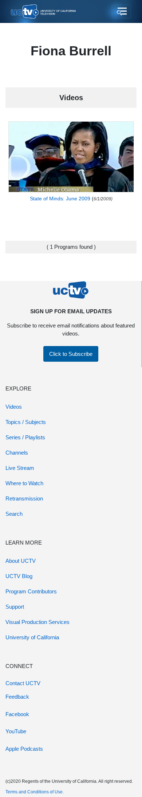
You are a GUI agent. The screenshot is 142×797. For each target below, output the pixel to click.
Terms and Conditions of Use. (34, 791)
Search (14, 514)
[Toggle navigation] (121, 12)
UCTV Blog (18, 576)
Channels (16, 452)
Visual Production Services (37, 622)
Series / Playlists (25, 437)
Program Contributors (31, 591)
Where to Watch (24, 483)
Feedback (17, 697)
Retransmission (24, 498)
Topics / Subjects (25, 422)
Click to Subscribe (70, 354)
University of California (32, 637)
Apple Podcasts (24, 749)
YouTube (15, 731)
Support (14, 607)
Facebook (17, 714)
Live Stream (19, 468)
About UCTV (20, 561)
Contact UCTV (22, 683)
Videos (13, 407)
